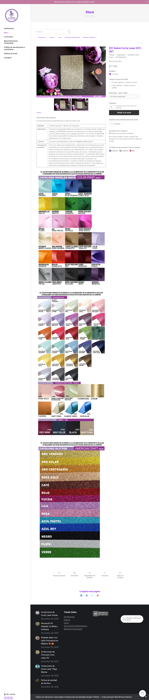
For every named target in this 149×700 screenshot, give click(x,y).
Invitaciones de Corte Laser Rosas (49, 613)
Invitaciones (121, 55)
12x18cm (115, 74)
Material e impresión (73, 629)
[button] (116, 124)
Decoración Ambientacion (75, 626)
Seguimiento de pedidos (89, 577)
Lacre (66, 623)
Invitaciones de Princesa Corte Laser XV (48, 655)
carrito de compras (120, 577)
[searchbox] (53, 31)
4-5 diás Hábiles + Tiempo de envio (124, 82)
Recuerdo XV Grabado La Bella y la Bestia (49, 626)
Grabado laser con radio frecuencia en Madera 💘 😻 (49, 640)
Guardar (38, 112)
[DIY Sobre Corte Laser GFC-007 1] (80, 104)
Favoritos (105, 576)
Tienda (111, 55)
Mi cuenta (10, 694)
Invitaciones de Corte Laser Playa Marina (49, 669)
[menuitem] (138, 42)
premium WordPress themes (119, 697)
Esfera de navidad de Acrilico (49, 681)
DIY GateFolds (121, 57)
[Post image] (37, 613)
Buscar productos (59, 576)
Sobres (67, 620)
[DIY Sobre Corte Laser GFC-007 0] (62, 104)
